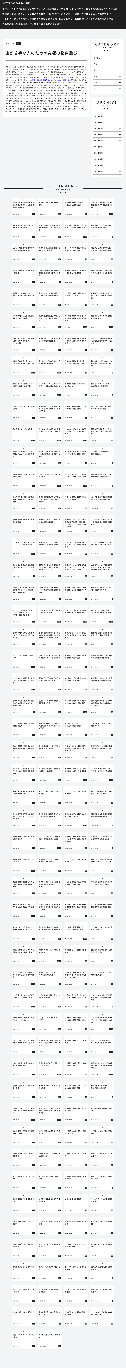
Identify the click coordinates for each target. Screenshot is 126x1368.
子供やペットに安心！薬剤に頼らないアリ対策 (94, 8)
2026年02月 (98, 147)
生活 (18, 43)
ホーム (5, 8)
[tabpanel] (24, 207)
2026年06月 (98, 122)
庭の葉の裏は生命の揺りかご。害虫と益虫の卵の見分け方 (31, 24)
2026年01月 (98, 153)
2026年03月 (98, 140)
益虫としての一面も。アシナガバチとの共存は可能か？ (30, 13)
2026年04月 (98, 134)
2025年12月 (98, 159)
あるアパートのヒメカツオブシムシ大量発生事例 (86, 13)
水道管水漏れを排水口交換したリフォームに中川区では (49, 80)
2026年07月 (98, 116)
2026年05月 (98, 128)
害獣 (95, 64)
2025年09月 (98, 171)
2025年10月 (98, 165)
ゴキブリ (97, 58)
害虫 (95, 70)
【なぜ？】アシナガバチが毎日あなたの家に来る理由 (29, 18)
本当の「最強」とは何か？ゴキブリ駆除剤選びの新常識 (39, 8)
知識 (95, 82)
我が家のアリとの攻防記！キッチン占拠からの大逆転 (86, 18)
